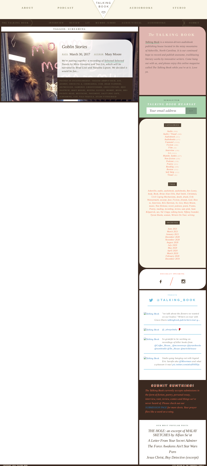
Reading (170, 167)
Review (75, 23)
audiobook (169, 191)
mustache (81, 93)
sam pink (186, 209)
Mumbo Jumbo (106, 23)
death (179, 197)
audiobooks (180, 191)
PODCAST (66, 8)
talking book (177, 212)
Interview (56, 23)
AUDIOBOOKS (141, 8)
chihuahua (90, 84)
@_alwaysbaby (169, 329)
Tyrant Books (156, 215)
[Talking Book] (151, 313)
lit (177, 203)
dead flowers (113, 84)
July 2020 (172, 245)
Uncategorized (81, 81)
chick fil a (75, 84)
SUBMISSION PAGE (156, 407)
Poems (192, 206)
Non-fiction (170, 158)
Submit (194, 23)
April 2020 (172, 251)
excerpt (163, 200)
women (167, 215)
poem (185, 206)
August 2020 (172, 242)
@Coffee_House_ (163, 345)
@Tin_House (173, 348)
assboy (63, 84)
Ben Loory (192, 191)
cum (100, 84)
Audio (170, 131)
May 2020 (172, 248)
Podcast (170, 161)
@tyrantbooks (194, 345)
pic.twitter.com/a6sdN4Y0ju (185, 364)
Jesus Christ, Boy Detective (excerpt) (173, 457)
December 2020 (172, 237)
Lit (88, 23)
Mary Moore (113, 54)
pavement (94, 93)
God (190, 200)
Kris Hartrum (168, 203)
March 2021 (172, 231)
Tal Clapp (165, 212)
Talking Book (152, 42)
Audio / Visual (170, 134)
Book (156, 194)
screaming (66, 97)
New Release (161, 206)
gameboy (80, 87)
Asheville (152, 191)
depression (66, 87)
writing (191, 215)
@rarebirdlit (160, 348)
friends (184, 200)
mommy (110, 90)
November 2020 (172, 240)
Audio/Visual (132, 23)
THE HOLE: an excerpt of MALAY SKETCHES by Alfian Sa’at (172, 433)
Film (170, 147)
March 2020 (172, 253)
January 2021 (172, 234)
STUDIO (179, 8)
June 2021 (172, 229)
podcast (178, 206)
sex (158, 212)
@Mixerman (185, 361)
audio (160, 191)
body (150, 194)
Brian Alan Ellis (167, 194)
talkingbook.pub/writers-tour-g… (183, 320)
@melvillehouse (188, 348)
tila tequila (86, 97)
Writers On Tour (179, 215)
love (181, 203)
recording (169, 209)
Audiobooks (157, 23)
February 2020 (172, 256)
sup (75, 97)
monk (119, 90)
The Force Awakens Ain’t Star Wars (172, 446)
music (151, 206)
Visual (170, 175)
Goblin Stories (74, 46)
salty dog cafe (110, 93)
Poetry (170, 164)
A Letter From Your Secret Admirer (172, 441)
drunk (185, 197)
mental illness (96, 90)
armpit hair (109, 81)
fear (170, 200)
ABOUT (27, 8)
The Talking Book (15, 23)
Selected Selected (114, 60)
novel (171, 206)
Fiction (170, 145)
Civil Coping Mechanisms (163, 197)
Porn (172, 452)
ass (119, 81)
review (177, 209)
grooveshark (94, 87)
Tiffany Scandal (191, 212)
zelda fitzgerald (106, 97)
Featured (169, 142)
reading (160, 209)
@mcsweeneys (179, 345)
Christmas (191, 194)
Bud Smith (181, 194)
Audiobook (170, 137)
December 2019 (172, 259)
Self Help (170, 172)
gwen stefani (111, 87)
